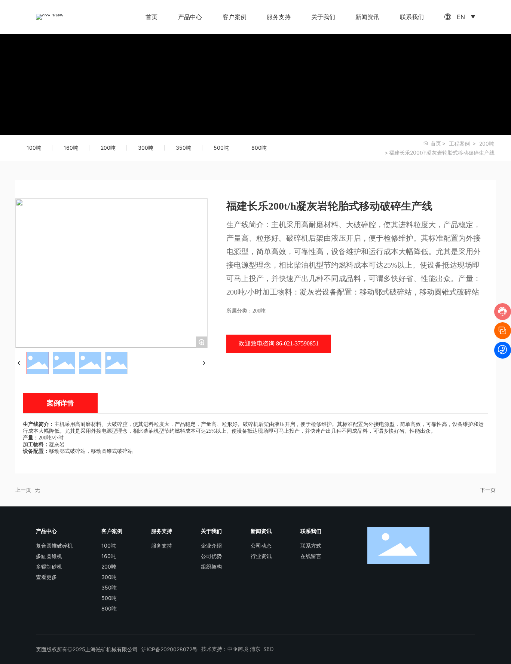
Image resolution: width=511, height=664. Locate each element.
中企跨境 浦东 (243, 649)
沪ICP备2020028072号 (169, 649)
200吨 (486, 143)
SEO (268, 649)
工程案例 (459, 143)
